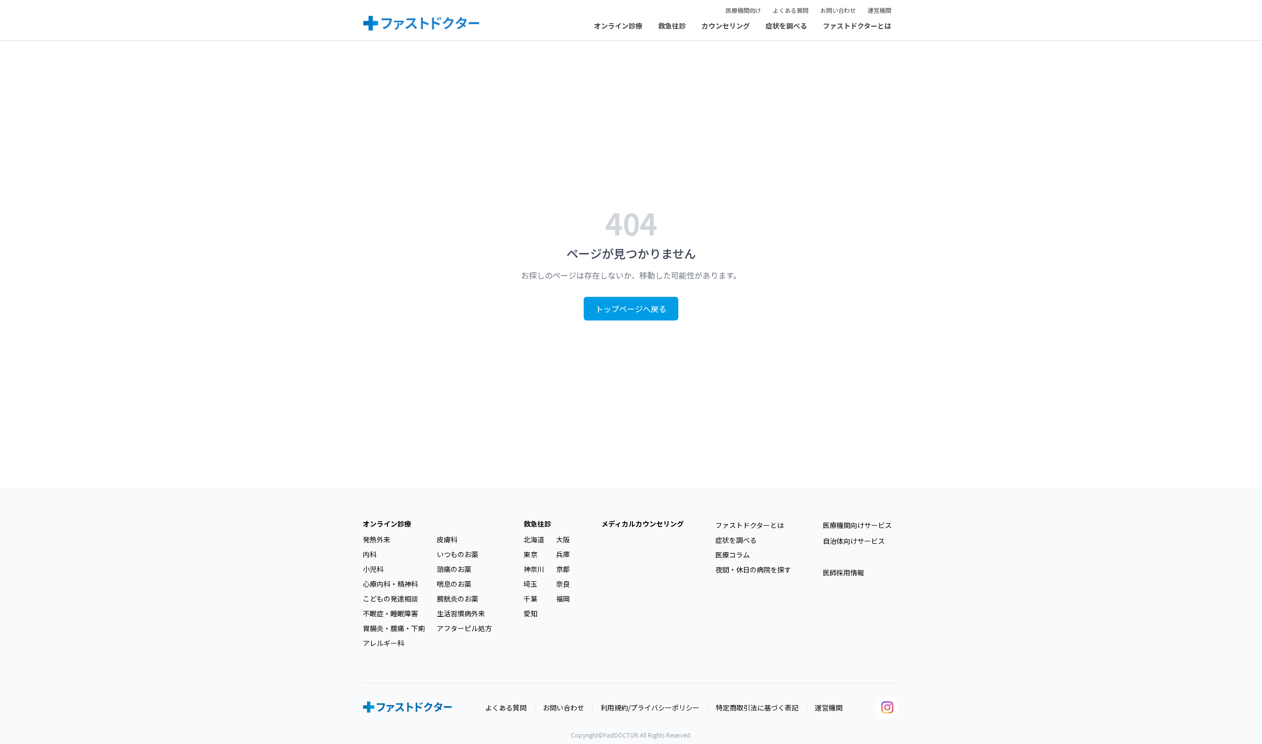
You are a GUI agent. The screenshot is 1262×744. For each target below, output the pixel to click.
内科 (370, 554)
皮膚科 (447, 539)
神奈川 (534, 569)
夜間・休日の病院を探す (753, 569)
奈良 (563, 584)
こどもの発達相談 (390, 598)
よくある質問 (790, 10)
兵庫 (563, 554)
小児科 (373, 569)
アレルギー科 (383, 643)
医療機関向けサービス (857, 525)
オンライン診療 (618, 26)
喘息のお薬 (454, 584)
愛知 (530, 613)
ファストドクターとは (857, 26)
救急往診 (672, 26)
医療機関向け (743, 10)
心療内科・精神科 (390, 584)
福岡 (563, 598)
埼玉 (530, 584)
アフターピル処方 (464, 628)
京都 (563, 569)
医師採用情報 (843, 572)
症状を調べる (786, 26)
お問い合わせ (838, 10)
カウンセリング (725, 26)
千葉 (530, 598)
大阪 (563, 539)
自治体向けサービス (854, 541)
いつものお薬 (457, 554)
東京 (530, 554)
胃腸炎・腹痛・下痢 (394, 628)
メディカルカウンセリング (642, 524)
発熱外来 (376, 539)
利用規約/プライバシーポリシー (650, 707)
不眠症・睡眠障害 (390, 613)
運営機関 (879, 10)
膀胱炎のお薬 (457, 598)
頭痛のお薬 (454, 569)
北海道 (534, 539)
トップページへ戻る (631, 309)
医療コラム (732, 555)
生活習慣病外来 (461, 613)
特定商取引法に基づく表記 (757, 707)
